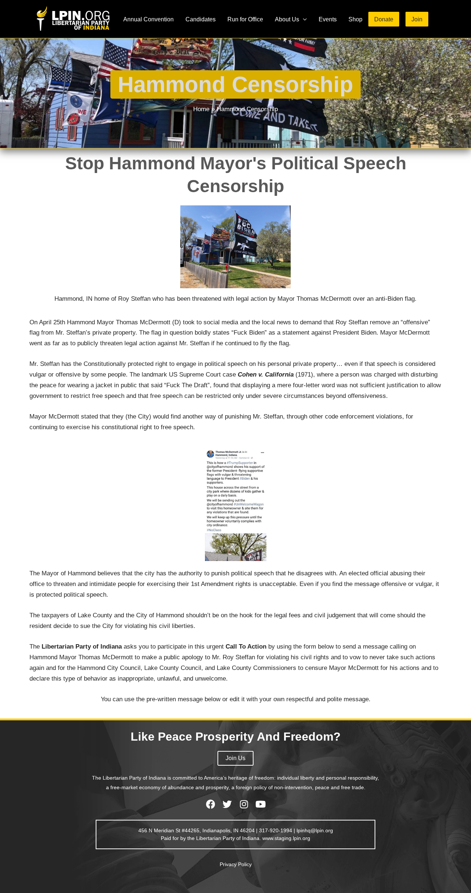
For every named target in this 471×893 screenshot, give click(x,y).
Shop (355, 19)
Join (416, 19)
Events (328, 19)
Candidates (200, 19)
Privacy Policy (236, 864)
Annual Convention (148, 19)
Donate (383, 19)
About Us (287, 19)
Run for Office (245, 19)
